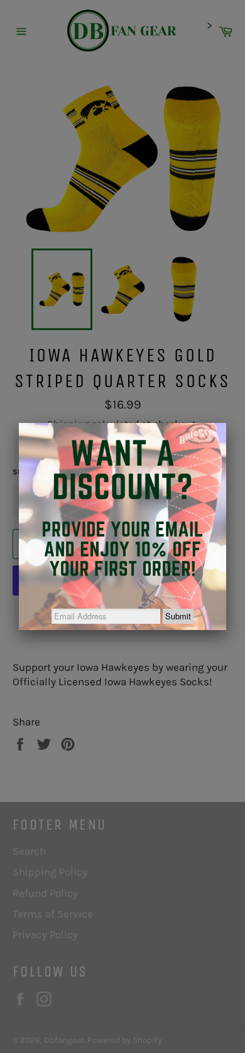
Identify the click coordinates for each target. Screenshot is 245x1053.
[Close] (226, 423)
